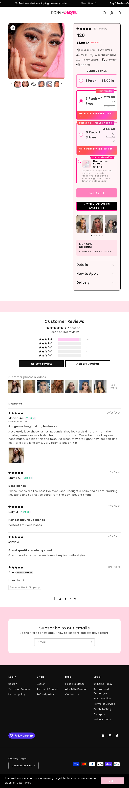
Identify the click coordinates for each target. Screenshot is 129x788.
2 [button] (60, 599)
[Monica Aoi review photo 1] (16, 455)
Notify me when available (96, 206)
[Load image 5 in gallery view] (57, 84)
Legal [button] (97, 676)
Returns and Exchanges (101, 691)
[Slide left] (11, 84)
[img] (15, 413)
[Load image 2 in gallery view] (25, 84)
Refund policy (17, 694)
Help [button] (68, 676)
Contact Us (72, 694)
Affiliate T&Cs (102, 719)
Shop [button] (40, 676)
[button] (9, 13)
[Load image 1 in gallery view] (17, 84)
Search (12, 684)
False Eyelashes (75, 684)
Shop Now (81, 3)
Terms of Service (19, 689)
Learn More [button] (24, 782)
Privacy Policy (102, 698)
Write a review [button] (41, 364)
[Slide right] (61, 84)
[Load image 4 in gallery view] (41, 84)
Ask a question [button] (87, 364)
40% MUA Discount (77, 689)
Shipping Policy (103, 684)
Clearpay (99, 714)
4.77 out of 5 (73, 328)
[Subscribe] (91, 642)
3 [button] (65, 599)
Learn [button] (12, 676)
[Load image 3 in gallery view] (33, 84)
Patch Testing (102, 709)
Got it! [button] (112, 780)
